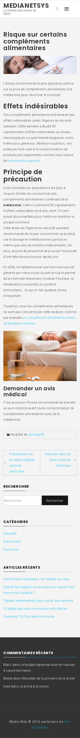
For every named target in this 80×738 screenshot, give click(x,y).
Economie (11, 549)
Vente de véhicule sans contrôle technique (58, 459)
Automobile (12, 541)
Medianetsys (26, 5)
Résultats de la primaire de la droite (48, 678)
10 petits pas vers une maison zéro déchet (35, 608)
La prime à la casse (34, 686)
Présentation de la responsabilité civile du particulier (21, 462)
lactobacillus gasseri (24, 160)
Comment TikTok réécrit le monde (29, 616)
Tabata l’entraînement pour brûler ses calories (38, 600)
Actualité (36, 434)
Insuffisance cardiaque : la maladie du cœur (36, 579)
